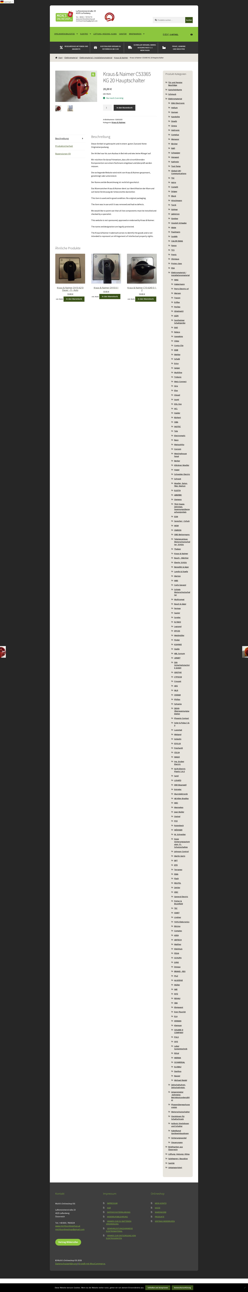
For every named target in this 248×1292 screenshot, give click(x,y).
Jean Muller (179, 812)
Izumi (176, 399)
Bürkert (177, 417)
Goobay (174, 218)
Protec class (176, 263)
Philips (177, 699)
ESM (176, 516)
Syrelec (177, 617)
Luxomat (178, 730)
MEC (176, 803)
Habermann (179, 284)
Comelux (175, 134)
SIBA (176, 422)
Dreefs (174, 121)
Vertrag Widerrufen (68, 1242)
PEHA (176, 953)
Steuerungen (177, 1142)
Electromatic (179, 435)
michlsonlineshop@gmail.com (69, 1229)
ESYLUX (177, 743)
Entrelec (177, 789)
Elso (176, 390)
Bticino (177, 926)
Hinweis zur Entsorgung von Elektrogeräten (121, 1236)
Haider (177, 413)
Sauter (177, 613)
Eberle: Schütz (180, 562)
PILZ (176, 976)
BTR (176, 865)
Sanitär (123, 34)
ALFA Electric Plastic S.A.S (179, 770)
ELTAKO (177, 622)
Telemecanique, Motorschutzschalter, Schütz (182, 542)
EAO (176, 327)
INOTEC (177, 426)
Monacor (175, 139)
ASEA (176, 935)
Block (173, 196)
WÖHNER (178, 830)
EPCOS (177, 631)
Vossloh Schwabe (179, 223)
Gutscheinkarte (175, 89)
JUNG (176, 962)
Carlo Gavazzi (180, 585)
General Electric (181, 896)
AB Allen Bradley (181, 798)
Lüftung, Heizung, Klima (105, 34)
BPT (176, 860)
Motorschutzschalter (180, 1112)
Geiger (177, 368)
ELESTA (177, 490)
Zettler (177, 887)
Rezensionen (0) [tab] (63, 153)
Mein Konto (160, 1203)
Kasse (157, 1208)
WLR (176, 690)
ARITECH (178, 940)
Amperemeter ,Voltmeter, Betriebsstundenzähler (180, 1096)
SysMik (174, 236)
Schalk (177, 359)
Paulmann (175, 232)
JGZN (176, 315)
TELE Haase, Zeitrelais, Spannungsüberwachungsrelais (182, 508)
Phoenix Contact (181, 718)
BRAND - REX (179, 971)
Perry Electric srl (181, 288)
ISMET (177, 913)
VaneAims (178, 336)
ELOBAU (177, 1067)
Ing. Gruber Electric (179, 762)
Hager (177, 470)
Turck (173, 205)
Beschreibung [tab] (62, 138)
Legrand (177, 626)
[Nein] (244, 1287)
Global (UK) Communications (178, 172)
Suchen (189, 20)
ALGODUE (178, 980)
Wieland (177, 734)
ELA (175, 1016)
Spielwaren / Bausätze (178, 1158)
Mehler (177, 354)
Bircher (174, 144)
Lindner (177, 917)
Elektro (84, 34)
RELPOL (177, 883)
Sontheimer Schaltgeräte (179, 321)
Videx (176, 341)
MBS (176, 580)
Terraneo (178, 869)
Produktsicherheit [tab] (64, 146)
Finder (177, 640)
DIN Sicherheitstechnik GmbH (182, 665)
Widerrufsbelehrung (117, 1216)
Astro (173, 182)
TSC (173, 178)
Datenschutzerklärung (118, 1212)
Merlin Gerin (179, 856)
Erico (176, 363)
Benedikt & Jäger (181, 567)
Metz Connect (180, 381)
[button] (93, 74)
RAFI (173, 148)
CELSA (177, 752)
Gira (176, 386)
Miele (173, 227)
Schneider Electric (182, 474)
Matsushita (179, 444)
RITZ (176, 994)
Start (60, 57)
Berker (177, 461)
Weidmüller (179, 635)
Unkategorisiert (175, 1167)
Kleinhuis (178, 949)
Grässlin (177, 739)
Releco (177, 332)
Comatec (178, 931)
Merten (177, 576)
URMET (177, 658)
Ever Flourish (180, 1012)
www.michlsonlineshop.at (67, 1226)
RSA (173, 268)
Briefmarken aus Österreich (175, 1148)
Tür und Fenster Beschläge (175, 83)
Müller (177, 985)
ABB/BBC (178, 495)
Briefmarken (135, 34)
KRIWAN (177, 1021)
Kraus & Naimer (121, 57)
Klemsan (178, 1025)
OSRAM (177, 695)
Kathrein (175, 161)
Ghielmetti (179, 311)
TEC (175, 908)
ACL (176, 408)
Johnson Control (181, 851)
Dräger (174, 191)
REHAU (177, 998)
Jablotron (175, 214)
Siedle (177, 649)
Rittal (176, 1053)
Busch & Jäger (180, 604)
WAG (176, 280)
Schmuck (172, 94)
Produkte (159, 1216)
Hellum (174, 107)
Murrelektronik (181, 794)
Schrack (177, 479)
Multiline (178, 372)
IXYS (176, 1041)
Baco (176, 440)
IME (175, 989)
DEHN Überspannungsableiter (181, 711)
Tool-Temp (176, 166)
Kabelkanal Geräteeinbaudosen (180, 1132)
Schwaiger (175, 153)
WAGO (177, 757)
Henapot (175, 157)
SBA (176, 1003)
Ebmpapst (178, 1007)
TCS (173, 250)
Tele (176, 431)
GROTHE (178, 672)
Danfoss (177, 1071)
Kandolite (175, 116)
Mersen (177, 293)
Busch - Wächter (181, 558)
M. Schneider (180, 834)
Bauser (177, 1076)
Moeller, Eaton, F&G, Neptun (181, 484)
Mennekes (178, 807)
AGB (109, 1208)
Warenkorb (160, 1212)
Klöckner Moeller (181, 465)
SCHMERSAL (179, 1062)
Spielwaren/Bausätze (64, 34)
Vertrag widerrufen (165, 1221)
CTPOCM (178, 677)
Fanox (174, 245)
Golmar (174, 209)
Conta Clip (178, 345)
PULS (176, 1037)
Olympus (175, 259)
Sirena (174, 126)
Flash (176, 878)
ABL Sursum (179, 653)
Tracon (177, 298)
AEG (176, 686)
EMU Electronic (178, 103)
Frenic (174, 254)
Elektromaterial (71, 57)
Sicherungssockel (179, 1138)
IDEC (176, 892)
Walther (177, 944)
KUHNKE (178, 644)
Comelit (174, 187)
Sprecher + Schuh (182, 521)
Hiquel (177, 395)
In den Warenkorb (125, 107)
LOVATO (177, 780)
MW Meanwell (180, 785)
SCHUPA (177, 958)
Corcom (177, 449)
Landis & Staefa (181, 571)
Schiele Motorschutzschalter (182, 592)
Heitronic (175, 130)
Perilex (177, 307)
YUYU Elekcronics (181, 922)
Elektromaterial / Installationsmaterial (96, 57)
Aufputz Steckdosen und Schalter (180, 1124)
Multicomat (179, 599)
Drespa (177, 967)
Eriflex (177, 302)
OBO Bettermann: (182, 534)
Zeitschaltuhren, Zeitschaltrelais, (178, 1086)
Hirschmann (176, 200)
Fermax (177, 608)
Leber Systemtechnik (180, 1047)
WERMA (177, 1058)
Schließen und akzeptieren (158, 1288)
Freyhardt (178, 748)
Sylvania (178, 704)
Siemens (178, 499)
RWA (176, 874)
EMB (176, 350)
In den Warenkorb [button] (74, 299)
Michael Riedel (180, 1080)
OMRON (177, 530)
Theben (177, 549)
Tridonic (177, 377)
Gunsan (174, 112)
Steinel (177, 816)
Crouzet (177, 681)
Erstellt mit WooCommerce (92, 1263)
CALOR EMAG (177, 241)
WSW (176, 525)
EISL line (178, 404)
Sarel (176, 776)
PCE (176, 821)
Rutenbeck (179, 825)
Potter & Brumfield (178, 902)
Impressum (112, 1203)
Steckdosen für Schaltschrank (178, 1117)
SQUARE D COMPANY (178, 1031)
